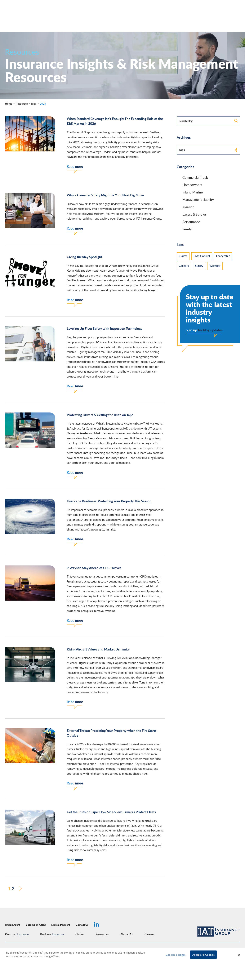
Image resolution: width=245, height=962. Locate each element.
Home (8, 103)
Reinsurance (191, 221)
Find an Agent (12, 924)
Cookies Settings (175, 954)
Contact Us (82, 924)
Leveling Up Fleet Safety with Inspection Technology (104, 328)
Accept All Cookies (203, 954)
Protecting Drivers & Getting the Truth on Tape (100, 414)
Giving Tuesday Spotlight (84, 257)
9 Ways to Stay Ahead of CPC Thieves (94, 567)
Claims (183, 256)
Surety (187, 229)
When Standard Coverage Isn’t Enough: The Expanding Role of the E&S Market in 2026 (115, 121)
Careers (184, 266)
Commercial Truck (195, 177)
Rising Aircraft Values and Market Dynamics (98, 649)
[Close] (239, 955)
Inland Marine (192, 192)
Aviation (188, 207)
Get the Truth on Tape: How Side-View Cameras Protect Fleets (111, 812)
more (75, 166)
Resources (22, 103)
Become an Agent (36, 924)
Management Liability (198, 199)
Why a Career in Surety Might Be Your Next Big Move (105, 195)
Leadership (223, 256)
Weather (214, 266)
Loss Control (202, 256)
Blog (33, 103)
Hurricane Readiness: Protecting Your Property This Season (109, 501)
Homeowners (192, 184)
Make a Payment (60, 924)
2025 (43, 103)
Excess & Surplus (194, 214)
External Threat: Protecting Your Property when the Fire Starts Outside (111, 733)
